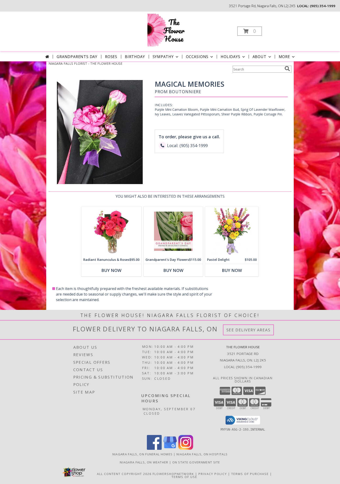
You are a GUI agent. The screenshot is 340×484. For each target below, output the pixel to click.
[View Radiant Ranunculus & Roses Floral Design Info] (111, 231)
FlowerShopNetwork (173, 474)
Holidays (230, 56)
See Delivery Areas (248, 330)
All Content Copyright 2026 (124, 474)
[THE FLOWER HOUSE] (169, 30)
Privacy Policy (212, 474)
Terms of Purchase (250, 474)
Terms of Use (184, 477)
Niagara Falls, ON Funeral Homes (142, 454)
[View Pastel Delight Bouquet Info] (232, 231)
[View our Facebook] (154, 448)
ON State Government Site (196, 462)
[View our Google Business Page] (170, 448)
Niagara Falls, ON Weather (144, 462)
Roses (111, 56)
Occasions (197, 56)
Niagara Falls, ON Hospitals (202, 454)
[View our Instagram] (185, 448)
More (284, 56)
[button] (249, 31)
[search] (287, 68)
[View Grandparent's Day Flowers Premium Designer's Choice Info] (173, 231)
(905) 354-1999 (322, 5)
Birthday (135, 56)
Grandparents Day (77, 56)
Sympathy (163, 56)
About (259, 56)
